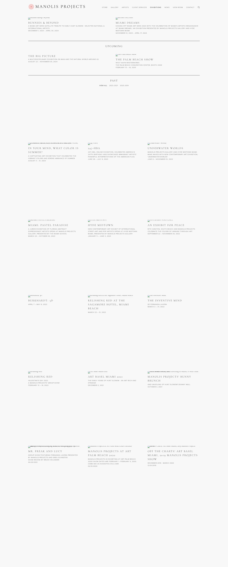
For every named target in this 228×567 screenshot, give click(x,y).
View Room (178, 7)
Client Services (139, 7)
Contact (190, 7)
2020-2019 (124, 85)
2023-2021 (113, 85)
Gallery (114, 7)
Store (105, 7)
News (167, 7)
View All (103, 85)
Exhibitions (155, 7)
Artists (125, 7)
